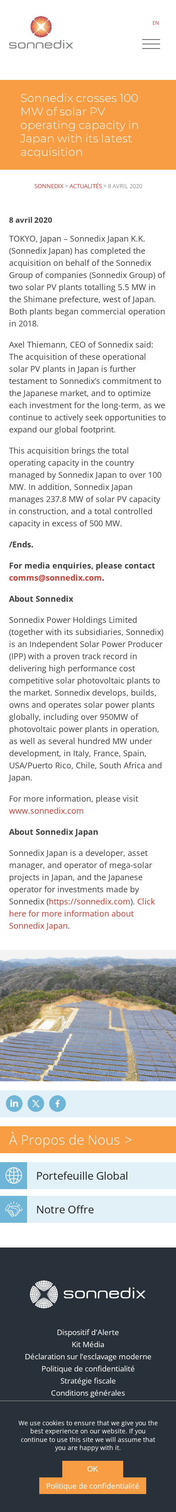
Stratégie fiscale (88, 1380)
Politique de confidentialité (88, 1368)
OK (92, 1469)
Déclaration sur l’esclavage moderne (88, 1356)
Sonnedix (49, 186)
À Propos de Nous (64, 1139)
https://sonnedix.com (89, 901)
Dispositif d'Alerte (88, 1332)
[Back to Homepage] (88, 1294)
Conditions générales (88, 1393)
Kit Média (88, 1344)
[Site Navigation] (151, 45)
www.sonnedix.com (46, 810)
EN (156, 22)
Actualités (85, 186)
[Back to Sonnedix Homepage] (41, 32)
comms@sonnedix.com (55, 577)
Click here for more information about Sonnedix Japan (82, 913)
